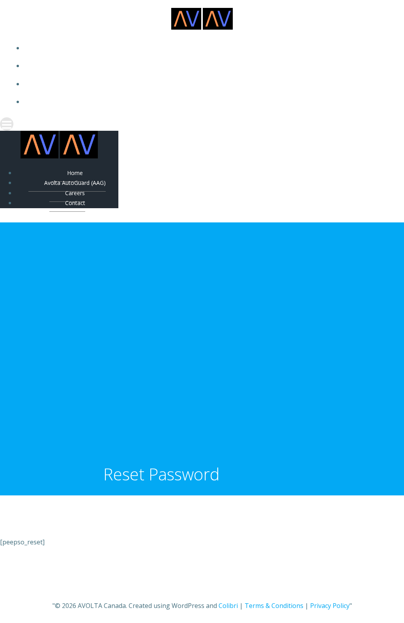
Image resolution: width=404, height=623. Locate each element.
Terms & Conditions (274, 605)
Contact (210, 101)
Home (210, 48)
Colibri (228, 605)
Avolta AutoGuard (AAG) (210, 66)
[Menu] (202, 124)
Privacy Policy (330, 605)
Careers (210, 84)
